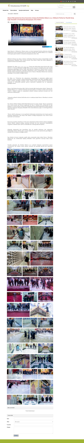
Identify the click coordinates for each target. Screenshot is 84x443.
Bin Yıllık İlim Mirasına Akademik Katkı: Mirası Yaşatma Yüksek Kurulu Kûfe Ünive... (65, 50)
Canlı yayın (37, 10)
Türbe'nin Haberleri (13, 10)
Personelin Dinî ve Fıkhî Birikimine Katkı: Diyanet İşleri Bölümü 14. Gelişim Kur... (65, 29)
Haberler (16, 13)
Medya (32, 10)
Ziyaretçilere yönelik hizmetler (24, 10)
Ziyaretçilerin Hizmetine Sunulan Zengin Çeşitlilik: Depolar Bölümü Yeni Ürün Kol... (66, 43)
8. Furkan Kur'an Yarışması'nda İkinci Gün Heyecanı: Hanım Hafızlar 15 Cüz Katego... (65, 57)
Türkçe (63, 1)
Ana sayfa (10, 13)
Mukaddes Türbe (5, 10)
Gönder (16, 435)
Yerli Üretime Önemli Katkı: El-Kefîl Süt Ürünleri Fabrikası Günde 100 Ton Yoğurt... (66, 63)
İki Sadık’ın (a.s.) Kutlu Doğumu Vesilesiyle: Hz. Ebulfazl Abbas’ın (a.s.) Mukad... (65, 36)
